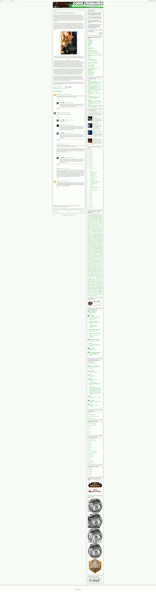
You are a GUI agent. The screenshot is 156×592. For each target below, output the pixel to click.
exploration (94, 237)
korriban (91, 255)
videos (96, 292)
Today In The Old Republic (93, 321)
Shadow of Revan (91, 50)
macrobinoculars (94, 260)
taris (97, 287)
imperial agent (97, 248)
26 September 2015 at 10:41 (68, 102)
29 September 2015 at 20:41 (68, 133)
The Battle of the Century (93, 326)
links (89, 259)
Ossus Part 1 (90, 62)
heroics (89, 247)
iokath (101, 249)
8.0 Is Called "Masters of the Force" (93, 112)
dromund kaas (95, 235)
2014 (90, 203)
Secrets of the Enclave (91, 66)
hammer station (99, 245)
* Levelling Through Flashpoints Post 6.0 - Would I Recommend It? (95, 88)
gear (89, 243)
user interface (99, 291)
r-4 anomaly (96, 274)
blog (91, 220)
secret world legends (97, 280)
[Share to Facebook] (69, 87)
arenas (101, 216)
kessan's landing (90, 252)
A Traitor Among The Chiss (92, 59)
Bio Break (91, 378)
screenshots (99, 277)
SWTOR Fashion (90, 454)
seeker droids (90, 282)
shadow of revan (97, 282)
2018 (90, 161)
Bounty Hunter (90, 40)
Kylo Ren (56, 84)
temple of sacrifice (93, 288)
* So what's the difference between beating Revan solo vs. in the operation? (95, 82)
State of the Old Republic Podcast (93, 416)
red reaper (100, 274)
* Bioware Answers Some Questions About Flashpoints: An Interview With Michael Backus (95, 90)
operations (100, 268)
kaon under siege (91, 251)
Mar (90, 198)
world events (94, 294)
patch (91, 271)
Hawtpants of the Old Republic (94, 339)
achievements (90, 215)
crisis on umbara (92, 229)
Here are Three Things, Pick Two (94, 371)
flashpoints (100, 239)
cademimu (96, 222)
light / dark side (97, 258)
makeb (93, 261)
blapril (97, 219)
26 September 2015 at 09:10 (64, 144)
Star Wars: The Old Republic (97, 12)
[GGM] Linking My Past (92, 375)
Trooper (89, 46)
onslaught (94, 268)
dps (99, 233)
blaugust (100, 219)
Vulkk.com (89, 445)
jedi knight (98, 250)
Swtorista (89, 426)
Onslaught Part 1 (90, 63)
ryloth (93, 277)
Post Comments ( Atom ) (71, 215)
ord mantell (93, 269)
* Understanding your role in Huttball (94, 96)
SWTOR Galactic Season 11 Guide (94, 322)
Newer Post (56, 211)
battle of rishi (92, 218)
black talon (93, 219)
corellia (89, 228)
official (100, 267)
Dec (90, 166)
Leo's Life (91, 396)
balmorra (94, 217)
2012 (90, 206)
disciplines (95, 233)
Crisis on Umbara (91, 58)
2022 (90, 155)
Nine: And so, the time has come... (94, 354)
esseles (96, 236)
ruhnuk (98, 276)
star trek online (94, 285)
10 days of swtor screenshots (94, 214)
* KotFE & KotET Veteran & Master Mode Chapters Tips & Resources (94, 86)
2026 (90, 149)
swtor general (65, 88)
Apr (90, 197)
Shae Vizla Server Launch (93, 349)
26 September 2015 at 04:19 (66, 94)
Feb (90, 200)
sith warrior (95, 284)
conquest (93, 227)
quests (89, 274)
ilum (91, 248)
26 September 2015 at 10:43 (68, 157)
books (92, 221)
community (90, 226)
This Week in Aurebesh (93, 325)
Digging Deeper (90, 69)
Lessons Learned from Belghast (94, 405)
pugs (89, 273)
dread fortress (95, 234)
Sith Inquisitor (90, 43)
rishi (90, 276)
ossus (101, 269)
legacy (94, 256)
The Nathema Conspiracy (92, 60)
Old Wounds (90, 70)
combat (93, 225)
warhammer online (93, 293)
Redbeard (58, 112)
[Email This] (65, 87)
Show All (101, 356)
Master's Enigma (90, 74)
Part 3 (96, 62)
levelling (89, 258)
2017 (90, 162)
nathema (95, 263)
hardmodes (92, 246)
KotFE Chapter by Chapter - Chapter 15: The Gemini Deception (97, 131)
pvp (94, 273)
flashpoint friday (97, 238)
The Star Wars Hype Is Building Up (93, 175)
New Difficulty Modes (92, 312)
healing (99, 246)
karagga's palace (98, 251)
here (69, 58)
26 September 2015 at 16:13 (65, 168)
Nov (90, 168)
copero (99, 227)
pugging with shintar (97, 272)
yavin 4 (101, 294)
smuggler (100, 284)
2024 (90, 152)
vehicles (91, 292)
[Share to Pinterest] (70, 87)
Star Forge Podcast (91, 418)
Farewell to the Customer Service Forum (94, 173)
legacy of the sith (96, 257)
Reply (58, 98)
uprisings (93, 291)
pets (96, 271)
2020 (90, 158)
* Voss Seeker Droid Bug (92, 81)
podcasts (100, 271)
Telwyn (56, 66)
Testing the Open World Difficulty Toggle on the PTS (97, 139)
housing (97, 247)
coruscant (94, 228)
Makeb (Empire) (90, 48)
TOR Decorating (90, 461)
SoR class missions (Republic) (93, 51)
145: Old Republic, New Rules (93, 330)
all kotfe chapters (95, 216)
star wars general (59, 88)
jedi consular (92, 250)
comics (99, 225)
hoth (93, 247)
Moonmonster (59, 94)
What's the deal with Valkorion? (96, 117)
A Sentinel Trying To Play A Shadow (94, 340)
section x (98, 281)
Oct (90, 169)
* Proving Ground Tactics (92, 98)
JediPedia (89, 457)
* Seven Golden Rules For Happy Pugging (95, 106)
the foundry (95, 289)
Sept (91, 171)
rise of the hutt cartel (98, 275)
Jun (90, 194)
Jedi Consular (90, 41)
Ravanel (58, 181)
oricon (98, 269)
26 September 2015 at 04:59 (65, 112)
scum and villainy (96, 279)
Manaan (95, 68)
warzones (100, 293)
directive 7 (89, 233)
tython (89, 291)
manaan (99, 261)
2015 (90, 165)
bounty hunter (97, 221)
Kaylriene (91, 404)
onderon (89, 268)
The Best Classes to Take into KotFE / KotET (97, 124)
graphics (95, 244)
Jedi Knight (90, 42)
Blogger (80, 589)
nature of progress (97, 264)
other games (92, 270)
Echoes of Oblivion (91, 64)
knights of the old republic (98, 254)
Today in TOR (90, 447)
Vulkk (89, 428)
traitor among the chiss (92, 290)
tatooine (101, 287)
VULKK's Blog (91, 315)
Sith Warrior (90, 44)
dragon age (90, 234)
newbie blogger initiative (97, 265)
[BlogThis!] (66, 87)
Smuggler (89, 45)
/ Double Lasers (92, 348)
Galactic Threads (90, 73)
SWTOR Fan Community (92, 440)
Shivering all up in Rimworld (93, 379)
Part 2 (93, 62)
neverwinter (90, 265)
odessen (96, 267)
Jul (90, 193)
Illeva (89, 430)
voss (101, 292)
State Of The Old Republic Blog (94, 329)
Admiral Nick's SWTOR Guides (93, 452)
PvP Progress (92, 186)
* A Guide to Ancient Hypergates (93, 97)
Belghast (63, 64)
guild (92, 245)
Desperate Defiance (91, 72)
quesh (99, 273)
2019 (90, 159)
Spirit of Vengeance (91, 65)
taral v (94, 287)
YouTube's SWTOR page (92, 425)
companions (100, 226)
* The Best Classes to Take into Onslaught (95, 105)
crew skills (100, 228)
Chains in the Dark (91, 71)
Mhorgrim (58, 168)
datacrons (95, 231)
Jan (90, 201)
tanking (89, 287)
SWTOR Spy (90, 459)
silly (97, 283)
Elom (98, 68)
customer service (99, 229)
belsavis (97, 218)
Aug (90, 191)
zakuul (91, 295)
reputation (91, 275)
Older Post (82, 211)
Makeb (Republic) (91, 47)
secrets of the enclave (91, 281)
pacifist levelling (99, 270)
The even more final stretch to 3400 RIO (95, 401)
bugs (89, 222)
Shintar (61, 102)
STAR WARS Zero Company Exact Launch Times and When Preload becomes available (94, 317)
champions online (95, 223)
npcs (98, 266)
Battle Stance (91, 400)
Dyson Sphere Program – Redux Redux (95, 397)
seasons (89, 280)
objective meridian (90, 267)
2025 (90, 151)
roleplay (94, 276)
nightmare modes (91, 266)
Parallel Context (92, 370)
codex (96, 224)
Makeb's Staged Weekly (94, 189)
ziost (94, 295)
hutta (101, 247)
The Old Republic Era (92, 311)
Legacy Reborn (90, 75)
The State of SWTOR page (94, 21)
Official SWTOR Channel (92, 423)
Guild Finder (90, 442)
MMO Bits (91, 343)
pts (91, 272)
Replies (59, 100)
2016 (90, 164)
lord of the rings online (96, 259)
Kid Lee (89, 433)
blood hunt (96, 220)
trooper (99, 290)
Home (69, 211)
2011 (90, 207)
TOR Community (90, 456)
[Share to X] (68, 87)
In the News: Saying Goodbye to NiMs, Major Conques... (95, 182)
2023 (90, 154)
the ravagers (100, 289)
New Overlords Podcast (92, 414)
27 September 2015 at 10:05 (64, 181)
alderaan (96, 215)
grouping (100, 244)
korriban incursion (96, 255)
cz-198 (91, 230)
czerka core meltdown (97, 230)
